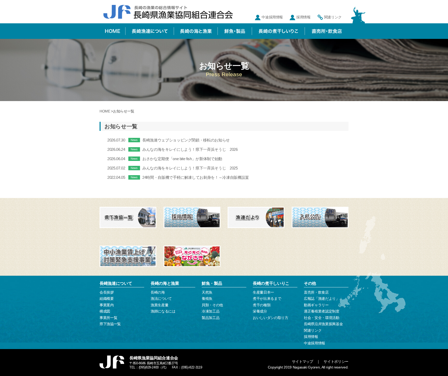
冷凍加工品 (210, 311)
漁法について (161, 298)
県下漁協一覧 (110, 324)
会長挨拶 (107, 292)
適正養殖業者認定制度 (321, 311)
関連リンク (333, 17)
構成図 (105, 311)
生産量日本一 (263, 292)
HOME (105, 111)
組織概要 (107, 298)
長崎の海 (158, 292)
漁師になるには (163, 311)
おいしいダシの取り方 (270, 318)
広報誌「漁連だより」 (321, 298)
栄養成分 (260, 311)
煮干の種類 (261, 305)
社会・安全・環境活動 (321, 318)
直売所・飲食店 (316, 292)
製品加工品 (210, 318)
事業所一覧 (108, 318)
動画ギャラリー (316, 305)
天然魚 (207, 292)
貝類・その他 (212, 305)
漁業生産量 (159, 305)
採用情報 (303, 17)
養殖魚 (207, 298)
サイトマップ (302, 361)
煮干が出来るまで (267, 298)
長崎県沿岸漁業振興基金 (323, 324)
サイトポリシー (336, 361)
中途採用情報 (272, 17)
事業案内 (107, 305)
